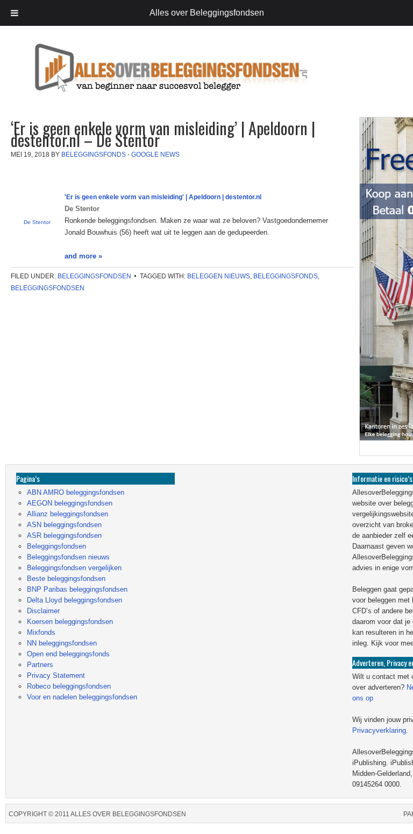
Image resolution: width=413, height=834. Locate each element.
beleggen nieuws (218, 276)
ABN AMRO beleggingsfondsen (75, 492)
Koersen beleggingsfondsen (70, 622)
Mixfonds (41, 632)
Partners (40, 665)
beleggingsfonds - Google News (120, 154)
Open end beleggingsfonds (68, 654)
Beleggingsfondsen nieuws (68, 557)
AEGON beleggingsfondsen (69, 503)
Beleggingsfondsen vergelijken (74, 568)
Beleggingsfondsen (94, 276)
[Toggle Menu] (14, 13)
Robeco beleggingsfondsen (69, 686)
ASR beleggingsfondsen (64, 535)
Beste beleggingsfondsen (66, 578)
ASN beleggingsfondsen (64, 525)
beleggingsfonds (285, 276)
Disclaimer (43, 611)
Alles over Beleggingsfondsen (83, 77)
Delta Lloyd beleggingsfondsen (74, 600)
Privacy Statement (56, 675)
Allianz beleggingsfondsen (67, 514)
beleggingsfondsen (47, 288)
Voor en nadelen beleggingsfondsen (82, 697)
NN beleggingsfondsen (62, 643)
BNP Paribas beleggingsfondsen (77, 589)
